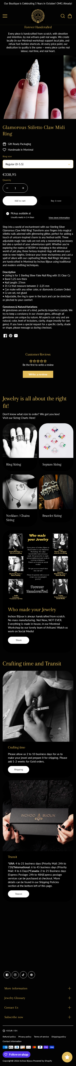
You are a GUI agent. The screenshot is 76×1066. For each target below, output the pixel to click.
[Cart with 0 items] (69, 16)
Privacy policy (24, 1036)
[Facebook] (7, 974)
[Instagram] (15, 974)
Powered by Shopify (42, 1060)
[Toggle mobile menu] (16, 16)
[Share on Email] (16, 335)
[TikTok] (23, 974)
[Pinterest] (31, 974)
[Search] (62, 16)
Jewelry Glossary (14, 998)
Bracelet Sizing (52, 516)
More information (15, 988)
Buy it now (56, 200)
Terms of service (41, 1036)
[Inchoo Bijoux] (38, 16)
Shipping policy (58, 1036)
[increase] (23, 188)
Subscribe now (13, 1017)
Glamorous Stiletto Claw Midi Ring (34, 130)
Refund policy (9, 1036)
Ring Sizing (13, 464)
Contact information (12, 1041)
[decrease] (7, 188)
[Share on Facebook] (5, 335)
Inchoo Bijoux (26, 1060)
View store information (59, 217)
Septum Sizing (51, 464)
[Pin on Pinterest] (10, 335)
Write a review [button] (38, 374)
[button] (69, 16)
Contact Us (11, 1007)
